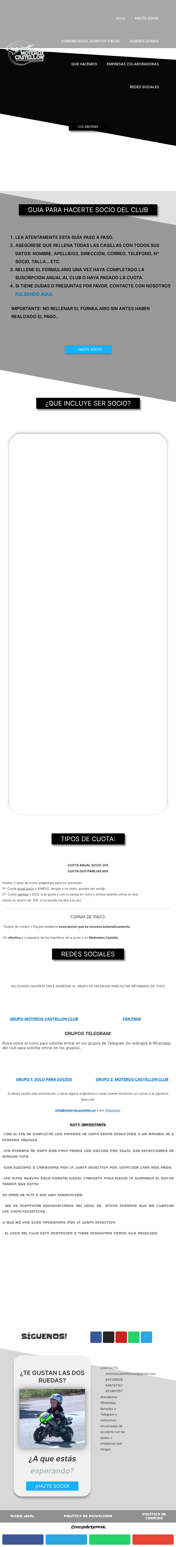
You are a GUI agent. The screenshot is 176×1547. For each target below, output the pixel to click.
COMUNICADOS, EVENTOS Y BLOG (90, 41)
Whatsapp (112, 1110)
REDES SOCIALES (144, 87)
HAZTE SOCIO (147, 18)
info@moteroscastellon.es (75, 1110)
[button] (167, 52)
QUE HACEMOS (84, 64)
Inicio (120, 18)
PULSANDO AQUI (33, 294)
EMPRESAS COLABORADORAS (133, 64)
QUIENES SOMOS (144, 41)
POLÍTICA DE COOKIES (154, 1516)
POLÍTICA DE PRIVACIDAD (88, 1516)
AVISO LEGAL (22, 1516)
